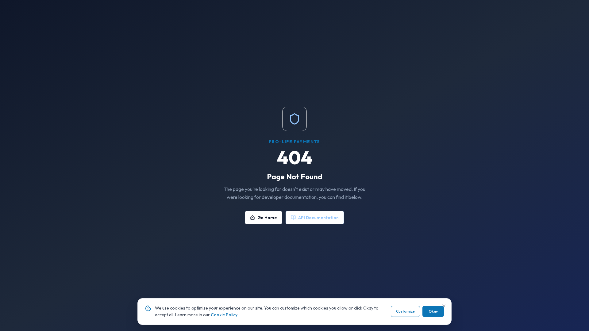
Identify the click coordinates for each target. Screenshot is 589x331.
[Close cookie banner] (444, 306)
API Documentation (318, 217)
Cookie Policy (224, 315)
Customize (405, 311)
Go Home (267, 217)
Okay (433, 311)
